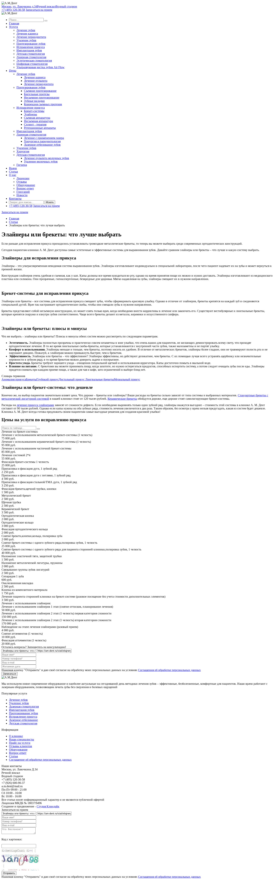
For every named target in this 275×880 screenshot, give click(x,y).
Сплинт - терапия (35, 124)
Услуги (13, 26)
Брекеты (31, 379)
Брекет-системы (34, 111)
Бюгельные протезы (37, 94)
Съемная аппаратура (37, 117)
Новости (22, 195)
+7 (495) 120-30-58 (13, 9)
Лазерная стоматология (31, 57)
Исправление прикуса (30, 47)
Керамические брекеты (122, 398)
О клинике (16, 736)
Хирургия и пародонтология (42, 141)
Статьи (13, 171)
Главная (14, 23)
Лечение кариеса (27, 33)
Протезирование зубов (30, 43)
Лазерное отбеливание (23, 720)
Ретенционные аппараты (40, 127)
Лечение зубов (25, 30)
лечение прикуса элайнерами (35, 405)
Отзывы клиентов (20, 746)
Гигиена (21, 164)
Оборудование (25, 185)
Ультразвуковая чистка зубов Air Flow (40, 67)
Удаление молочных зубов (41, 161)
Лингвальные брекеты (99, 379)
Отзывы (21, 181)
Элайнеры (30, 114)
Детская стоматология (30, 53)
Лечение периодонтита (31, 37)
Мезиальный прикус (127, 379)
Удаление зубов (26, 40)
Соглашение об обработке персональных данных (40, 759)
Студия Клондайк (48, 806)
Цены (12, 70)
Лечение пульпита (35, 80)
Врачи (13, 168)
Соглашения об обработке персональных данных (169, 670)
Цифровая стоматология (32, 63)
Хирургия (22, 151)
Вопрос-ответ (25, 188)
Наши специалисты (21, 739)
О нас (12, 175)
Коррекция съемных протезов (43, 104)
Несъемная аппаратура (38, 121)
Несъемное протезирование (41, 97)
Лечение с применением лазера (44, 138)
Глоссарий (23, 191)
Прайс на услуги (19, 742)
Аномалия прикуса (13, 379)
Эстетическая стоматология (34, 60)
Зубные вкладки (34, 100)
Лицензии (22, 178)
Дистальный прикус (72, 379)
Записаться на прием (39, 9)
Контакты (15, 198)
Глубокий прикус (47, 379)
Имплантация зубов (29, 50)
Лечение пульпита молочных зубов (46, 158)
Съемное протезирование (40, 90)
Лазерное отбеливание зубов (42, 144)
